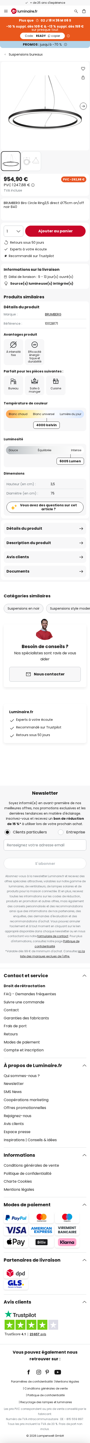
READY (42, 36)
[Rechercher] (76, 11)
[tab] (45, 1013)
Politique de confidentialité (27, 1173)
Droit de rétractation (24, 986)
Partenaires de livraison (32, 1260)
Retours (11, 1034)
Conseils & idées (42, 1140)
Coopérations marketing (26, 1100)
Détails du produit (24, 528)
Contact (11, 1010)
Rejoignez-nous (17, 1115)
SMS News (13, 1091)
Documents (17, 571)
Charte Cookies (18, 1181)
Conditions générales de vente (31, 1165)
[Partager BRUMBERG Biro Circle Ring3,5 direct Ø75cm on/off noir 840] (83, 77)
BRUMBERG (53, 314)
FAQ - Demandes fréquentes (30, 994)
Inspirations (14, 1140)
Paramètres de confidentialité (32, 1381)
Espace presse (17, 1131)
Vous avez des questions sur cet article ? (48, 507)
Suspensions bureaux (26, 54)
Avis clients (17, 557)
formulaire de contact (52, 936)
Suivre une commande (24, 1002)
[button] (11, 161)
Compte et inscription (24, 1050)
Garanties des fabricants (26, 1018)
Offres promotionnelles (25, 1107)
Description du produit (28, 542)
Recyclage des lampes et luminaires (46, 1402)
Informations (19, 1155)
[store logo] (27, 11)
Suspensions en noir (23, 608)
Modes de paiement (22, 1042)
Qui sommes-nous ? (22, 1075)
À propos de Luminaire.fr (33, 1065)
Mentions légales (19, 1189)
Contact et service (26, 975)
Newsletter (14, 1083)
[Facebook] (31, 1372)
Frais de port (15, 1026)
